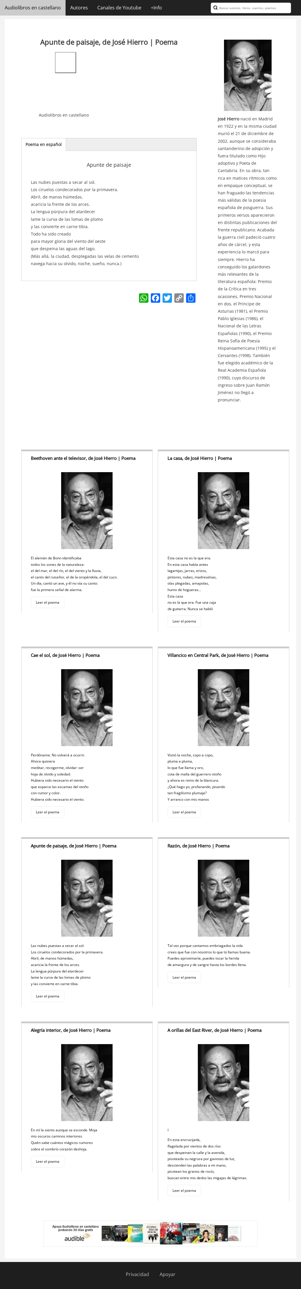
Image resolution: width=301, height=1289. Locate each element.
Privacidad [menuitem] (137, 1274)
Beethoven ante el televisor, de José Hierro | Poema (83, 458)
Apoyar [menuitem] (167, 1274)
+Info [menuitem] (156, 7)
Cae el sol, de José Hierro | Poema (65, 655)
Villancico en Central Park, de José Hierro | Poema (218, 655)
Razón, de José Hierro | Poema (199, 846)
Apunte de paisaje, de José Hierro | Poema (73, 846)
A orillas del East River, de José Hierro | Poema (215, 1030)
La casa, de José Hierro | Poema (200, 458)
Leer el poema (47, 602)
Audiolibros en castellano (64, 115)
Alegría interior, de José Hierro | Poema (71, 1030)
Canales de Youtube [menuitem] (119, 7)
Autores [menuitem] (79, 7)
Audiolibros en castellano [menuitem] (33, 7)
